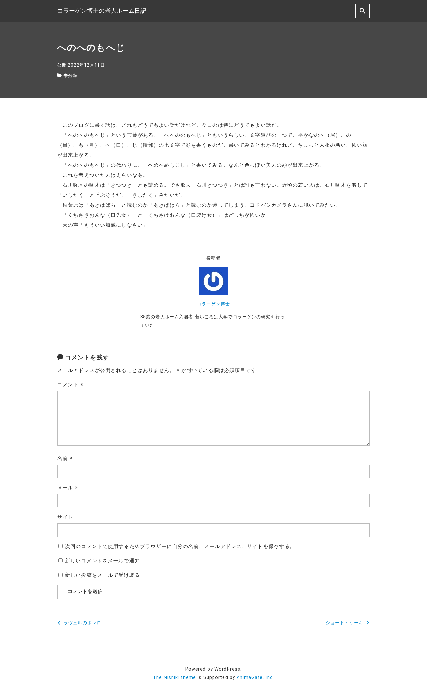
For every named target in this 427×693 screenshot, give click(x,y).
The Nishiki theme (174, 677)
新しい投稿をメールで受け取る (102, 575)
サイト (65, 517)
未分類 (70, 75)
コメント (70, 385)
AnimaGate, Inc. (255, 677)
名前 (65, 458)
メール (67, 488)
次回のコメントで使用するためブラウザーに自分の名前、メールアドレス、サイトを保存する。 (180, 546)
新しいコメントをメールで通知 (102, 561)
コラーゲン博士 (213, 304)
